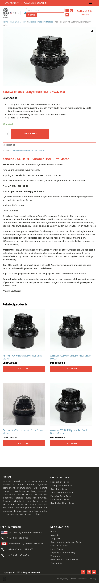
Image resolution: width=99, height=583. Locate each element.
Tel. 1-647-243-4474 (18, 555)
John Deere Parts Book (62, 492)
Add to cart (30, 134)
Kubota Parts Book (60, 500)
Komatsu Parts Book (61, 496)
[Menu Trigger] (90, 3)
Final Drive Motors (18, 22)
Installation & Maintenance (64, 560)
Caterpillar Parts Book (61, 485)
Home (5, 22)
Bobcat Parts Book (60, 482)
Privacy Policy (62, 579)
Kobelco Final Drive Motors (40, 22)
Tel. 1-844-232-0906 (17, 538)
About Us (55, 535)
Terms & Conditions (79, 579)
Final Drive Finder (59, 546)
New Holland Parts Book (62, 503)
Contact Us (56, 563)
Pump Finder (57, 549)
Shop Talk (55, 539)
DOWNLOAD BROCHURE (36, 3)
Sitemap (93, 579)
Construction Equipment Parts (66, 542)
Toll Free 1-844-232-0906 (85, 13)
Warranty (55, 556)
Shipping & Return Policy (63, 553)
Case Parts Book (59, 489)
